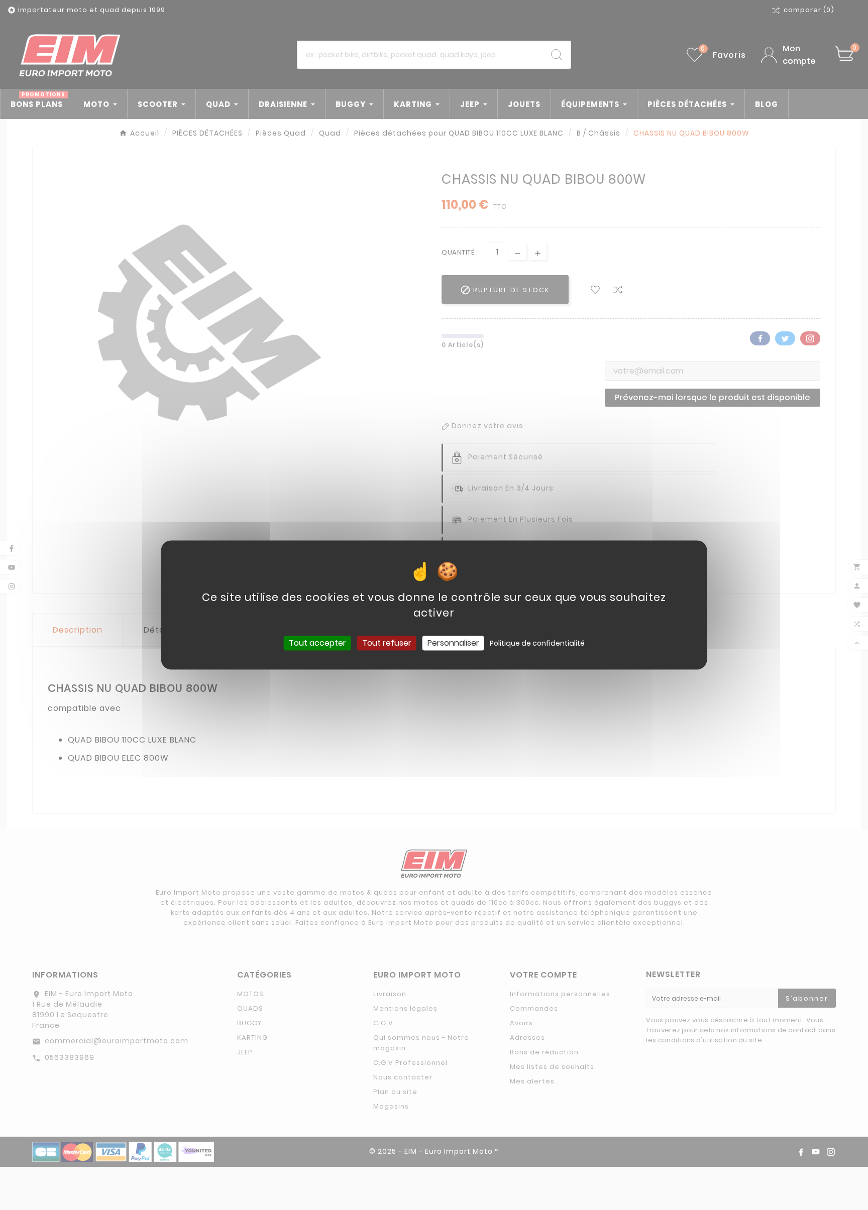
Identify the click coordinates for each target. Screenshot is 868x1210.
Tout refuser (386, 643)
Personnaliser (453, 643)
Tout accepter (317, 643)
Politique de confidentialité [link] (537, 643)
